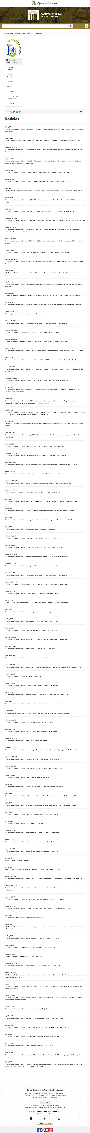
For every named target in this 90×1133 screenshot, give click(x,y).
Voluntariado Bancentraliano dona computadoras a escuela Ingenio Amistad (32, 612)
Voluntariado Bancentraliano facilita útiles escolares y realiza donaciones (31, 851)
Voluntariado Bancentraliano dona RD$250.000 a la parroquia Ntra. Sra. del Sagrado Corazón (39, 908)
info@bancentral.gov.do (52, 1105)
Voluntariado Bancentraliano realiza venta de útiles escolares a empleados (32, 593)
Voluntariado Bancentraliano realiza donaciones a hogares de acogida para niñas (34, 446)
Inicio (35, 1097)
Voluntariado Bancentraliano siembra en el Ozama (23, 676)
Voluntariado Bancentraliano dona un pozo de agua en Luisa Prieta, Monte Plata (34, 1018)
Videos (9, 86)
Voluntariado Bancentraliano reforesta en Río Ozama (24, 823)
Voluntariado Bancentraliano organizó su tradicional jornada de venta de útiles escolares (37, 172)
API (64, 1107)
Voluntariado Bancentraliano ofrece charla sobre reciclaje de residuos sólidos (33, 1036)
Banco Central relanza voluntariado (17, 860)
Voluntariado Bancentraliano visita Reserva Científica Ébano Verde (29, 1045)
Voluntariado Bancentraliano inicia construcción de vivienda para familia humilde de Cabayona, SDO (41, 796)
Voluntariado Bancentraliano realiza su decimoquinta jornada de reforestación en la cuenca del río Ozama (43, 304)
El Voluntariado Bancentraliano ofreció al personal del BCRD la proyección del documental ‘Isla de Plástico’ (44, 295)
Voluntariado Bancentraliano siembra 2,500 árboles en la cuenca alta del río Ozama (35, 455)
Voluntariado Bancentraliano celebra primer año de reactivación (28, 777)
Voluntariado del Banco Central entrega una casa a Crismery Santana (30, 947)
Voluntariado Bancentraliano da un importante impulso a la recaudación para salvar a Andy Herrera (41, 464)
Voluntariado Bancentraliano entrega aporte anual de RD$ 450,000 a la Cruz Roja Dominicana (39, 211)
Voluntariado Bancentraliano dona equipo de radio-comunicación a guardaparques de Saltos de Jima (42, 750)
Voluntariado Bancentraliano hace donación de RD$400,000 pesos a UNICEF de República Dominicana (42, 360)
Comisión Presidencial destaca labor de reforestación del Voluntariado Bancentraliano (36, 602)
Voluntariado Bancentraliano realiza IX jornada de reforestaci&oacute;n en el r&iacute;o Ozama (39, 510)
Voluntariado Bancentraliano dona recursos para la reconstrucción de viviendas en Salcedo (38, 1027)
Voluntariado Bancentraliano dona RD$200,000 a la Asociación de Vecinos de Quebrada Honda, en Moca (43, 878)
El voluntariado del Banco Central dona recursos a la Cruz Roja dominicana (32, 492)
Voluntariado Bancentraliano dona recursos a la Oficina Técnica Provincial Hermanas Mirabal (38, 483)
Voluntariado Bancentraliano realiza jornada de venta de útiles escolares (31, 685)
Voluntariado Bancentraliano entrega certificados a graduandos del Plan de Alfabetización (37, 556)
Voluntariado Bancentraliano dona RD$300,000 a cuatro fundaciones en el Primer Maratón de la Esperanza (44, 350)
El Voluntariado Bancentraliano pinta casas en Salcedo (25, 956)
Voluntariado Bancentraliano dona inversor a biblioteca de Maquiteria (30, 648)
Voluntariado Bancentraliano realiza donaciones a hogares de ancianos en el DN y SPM (36, 380)
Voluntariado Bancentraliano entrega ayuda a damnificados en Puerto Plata (32, 566)
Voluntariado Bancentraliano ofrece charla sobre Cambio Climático (29, 722)
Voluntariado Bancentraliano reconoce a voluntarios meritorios (28, 658)
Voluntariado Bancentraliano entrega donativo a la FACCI (25, 917)
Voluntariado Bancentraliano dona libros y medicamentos (26, 740)
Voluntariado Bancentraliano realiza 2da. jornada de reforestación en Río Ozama (34, 786)
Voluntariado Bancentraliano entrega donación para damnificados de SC (31, 529)
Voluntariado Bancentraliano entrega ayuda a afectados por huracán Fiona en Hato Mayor (38, 252)
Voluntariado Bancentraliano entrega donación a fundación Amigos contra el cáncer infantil (38, 520)
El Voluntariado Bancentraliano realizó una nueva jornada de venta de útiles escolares (36, 341)
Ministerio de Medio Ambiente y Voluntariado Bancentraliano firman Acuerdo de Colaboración (39, 713)
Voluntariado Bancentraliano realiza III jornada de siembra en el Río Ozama (32, 759)
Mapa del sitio (43, 1097)
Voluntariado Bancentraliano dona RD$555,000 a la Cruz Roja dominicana (32, 938)
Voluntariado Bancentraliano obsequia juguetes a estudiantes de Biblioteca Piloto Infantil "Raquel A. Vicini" (44, 667)
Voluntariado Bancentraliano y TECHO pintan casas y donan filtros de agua (32, 332)
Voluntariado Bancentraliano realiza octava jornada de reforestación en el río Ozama (36, 575)
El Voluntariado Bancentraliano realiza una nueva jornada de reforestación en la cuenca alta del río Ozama (44, 190)
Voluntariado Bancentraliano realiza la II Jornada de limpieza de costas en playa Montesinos (38, 181)
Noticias (10, 81)
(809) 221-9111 (37, 1105)
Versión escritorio (45, 1123)
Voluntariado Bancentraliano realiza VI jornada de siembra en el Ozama (31, 630)
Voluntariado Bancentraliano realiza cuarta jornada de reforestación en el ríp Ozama (35, 704)
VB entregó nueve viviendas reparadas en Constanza (24, 314)
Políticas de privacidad (42, 1107)
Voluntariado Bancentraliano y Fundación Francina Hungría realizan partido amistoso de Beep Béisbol (42, 501)
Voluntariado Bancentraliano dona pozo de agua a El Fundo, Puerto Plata (31, 621)
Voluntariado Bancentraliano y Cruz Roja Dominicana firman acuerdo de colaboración (36, 639)
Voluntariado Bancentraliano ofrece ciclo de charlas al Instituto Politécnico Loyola (35, 842)
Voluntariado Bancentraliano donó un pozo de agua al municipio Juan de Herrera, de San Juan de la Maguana (45, 220)
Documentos (11, 91)
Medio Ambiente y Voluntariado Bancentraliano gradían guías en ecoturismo (33, 869)
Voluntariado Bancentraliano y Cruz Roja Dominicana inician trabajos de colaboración (36, 584)
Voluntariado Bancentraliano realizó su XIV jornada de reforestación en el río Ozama (36, 323)
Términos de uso (29, 1107)
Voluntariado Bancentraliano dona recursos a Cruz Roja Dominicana (30, 1009)
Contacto (10, 103)
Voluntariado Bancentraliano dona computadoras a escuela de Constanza (32, 832)
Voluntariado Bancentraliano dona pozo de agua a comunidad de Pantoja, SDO (34, 547)
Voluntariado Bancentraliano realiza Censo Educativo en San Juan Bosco (31, 814)
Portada (17, 33)
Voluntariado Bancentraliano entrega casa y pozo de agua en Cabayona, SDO (33, 768)
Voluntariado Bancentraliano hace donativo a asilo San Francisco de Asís (31, 731)
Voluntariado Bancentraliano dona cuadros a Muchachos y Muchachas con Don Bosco (36, 694)
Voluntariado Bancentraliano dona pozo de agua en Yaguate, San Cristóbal (32, 965)
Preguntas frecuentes (56, 1107)
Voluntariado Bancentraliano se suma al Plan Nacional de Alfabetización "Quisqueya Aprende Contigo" (42, 1055)
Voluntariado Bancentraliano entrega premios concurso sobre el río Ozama (32, 538)
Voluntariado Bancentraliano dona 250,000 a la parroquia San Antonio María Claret (35, 899)
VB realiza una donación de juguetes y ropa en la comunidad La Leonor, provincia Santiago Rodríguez (42, 140)
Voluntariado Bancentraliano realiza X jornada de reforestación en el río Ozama (34, 474)
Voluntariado (28, 33)
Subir (46, 1102)
